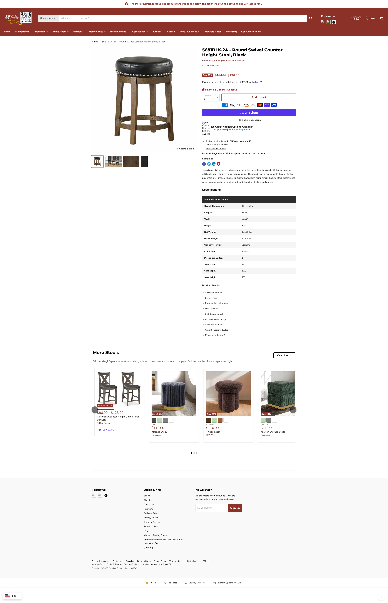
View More (282, 355)
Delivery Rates (213, 31)
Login (372, 18)
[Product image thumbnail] (113, 162)
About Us (148, 500)
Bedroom (40, 31)
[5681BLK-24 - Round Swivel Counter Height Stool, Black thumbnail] (97, 162)
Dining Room (59, 31)
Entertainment (118, 31)
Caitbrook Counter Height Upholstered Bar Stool (118, 418)
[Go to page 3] (196, 453)
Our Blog (148, 547)
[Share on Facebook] (204, 164)
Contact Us (149, 504)
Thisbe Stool (213, 432)
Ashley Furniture (104, 423)
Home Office (96, 31)
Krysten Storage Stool (273, 432)
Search (147, 495)
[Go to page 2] (194, 453)
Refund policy (151, 526)
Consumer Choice (251, 31)
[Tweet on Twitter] (209, 164)
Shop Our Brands (189, 31)
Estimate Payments (239, 129)
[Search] (311, 18)
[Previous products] (95, 409)
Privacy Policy (151, 517)
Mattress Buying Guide (155, 535)
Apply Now (220, 129)
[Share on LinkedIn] (214, 164)
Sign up (235, 508)
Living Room (22, 31)
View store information (216, 148)
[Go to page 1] (191, 453)
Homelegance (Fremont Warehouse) (225, 60)
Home (7, 31)
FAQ (146, 530)
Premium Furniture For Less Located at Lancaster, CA (138, 564)
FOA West (156, 435)
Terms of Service (152, 522)
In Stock (170, 31)
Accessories (139, 31)
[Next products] (293, 409)
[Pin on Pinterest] (218, 164)
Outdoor (156, 31)
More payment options (249, 120)
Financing (231, 31)
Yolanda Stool (159, 432)
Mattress (78, 31)
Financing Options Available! (221, 89)
